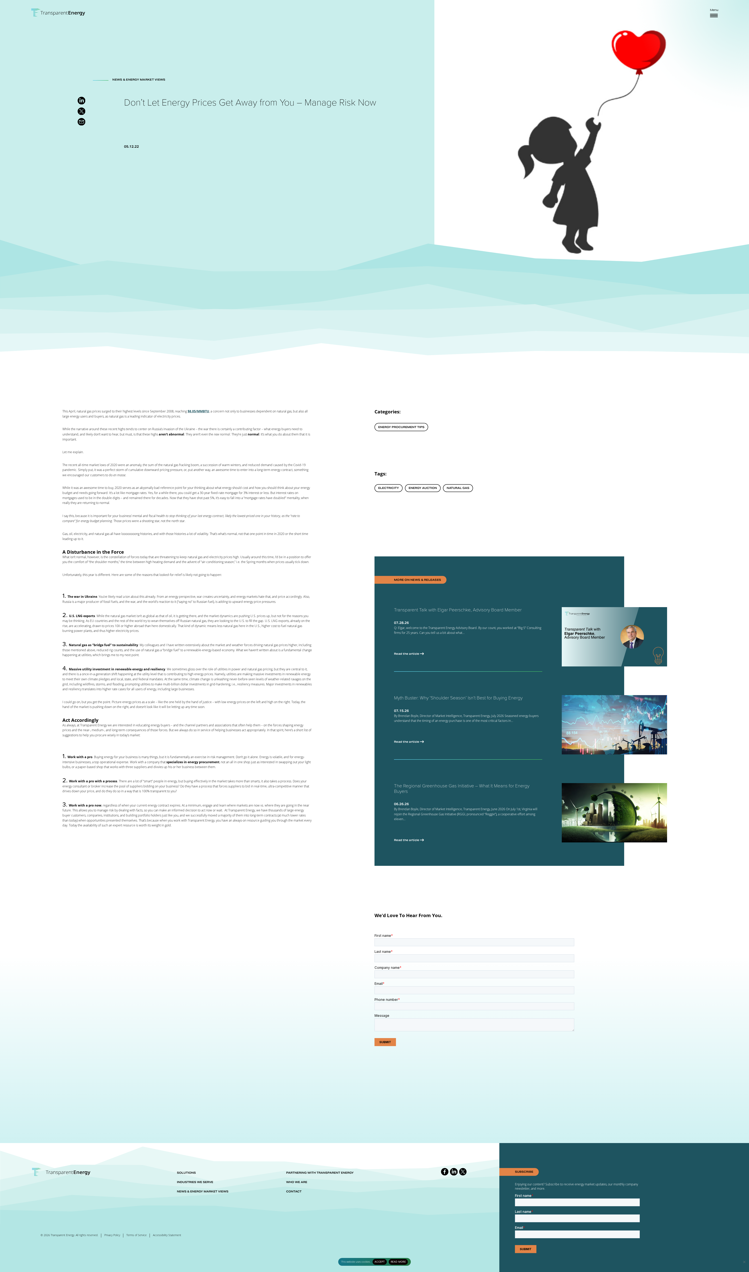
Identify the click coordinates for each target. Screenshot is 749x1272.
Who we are (296, 1182)
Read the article (406, 654)
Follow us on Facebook (444, 1171)
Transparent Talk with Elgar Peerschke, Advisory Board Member (458, 609)
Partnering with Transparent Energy (320, 1172)
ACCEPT (379, 1261)
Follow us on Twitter (463, 1171)
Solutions (186, 1172)
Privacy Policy (112, 1235)
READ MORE (398, 1261)
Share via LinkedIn (81, 100)
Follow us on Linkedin (453, 1171)
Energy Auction (423, 488)
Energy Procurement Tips (401, 427)
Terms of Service (136, 1235)
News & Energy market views (202, 1191)
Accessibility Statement (167, 1235)
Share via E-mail (81, 121)
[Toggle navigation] (714, 15)
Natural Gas (458, 488)
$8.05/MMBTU (198, 411)
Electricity (388, 488)
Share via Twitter (81, 111)
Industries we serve (195, 1182)
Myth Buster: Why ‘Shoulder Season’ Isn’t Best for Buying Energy (458, 697)
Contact (294, 1191)
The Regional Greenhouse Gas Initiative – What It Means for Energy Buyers (461, 788)
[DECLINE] (744, 1262)
